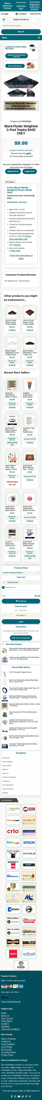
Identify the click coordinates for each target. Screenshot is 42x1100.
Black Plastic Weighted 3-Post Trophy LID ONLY (30, 353)
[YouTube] (19, 1096)
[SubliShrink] (13, 943)
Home (3, 1013)
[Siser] (29, 920)
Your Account (7, 1018)
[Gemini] (13, 865)
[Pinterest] (26, 1096)
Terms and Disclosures (11, 1001)
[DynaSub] (13, 842)
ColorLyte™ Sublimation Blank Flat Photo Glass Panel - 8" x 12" (23, 744)
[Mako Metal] (29, 898)
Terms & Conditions (9, 777)
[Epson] (29, 842)
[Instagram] (15, 1096)
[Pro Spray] (13, 920)
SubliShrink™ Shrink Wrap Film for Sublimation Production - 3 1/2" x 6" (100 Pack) (23, 721)
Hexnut (17, 245)
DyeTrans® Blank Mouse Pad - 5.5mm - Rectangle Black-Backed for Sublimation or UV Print (29, 467)
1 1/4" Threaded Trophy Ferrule (20, 672)
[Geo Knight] (29, 865)
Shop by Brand (7, 762)
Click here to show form (21, 638)
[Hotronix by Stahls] (13, 876)
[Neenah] (13, 909)
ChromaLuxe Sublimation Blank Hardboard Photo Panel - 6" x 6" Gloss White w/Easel (24, 649)
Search (21, 32)
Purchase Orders (8, 1052)
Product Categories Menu (13, 572)
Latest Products (7, 789)
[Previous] (5, 81)
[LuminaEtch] (13, 898)
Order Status (6, 1021)
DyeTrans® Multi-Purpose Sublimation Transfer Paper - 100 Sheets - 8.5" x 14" (23, 697)
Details (11, 182)
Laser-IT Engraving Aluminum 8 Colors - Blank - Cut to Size (11, 543)
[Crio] (13, 831)
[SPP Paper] (13, 931)
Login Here (30, 171)
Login (21, 622)
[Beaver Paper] (13, 809)
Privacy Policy (7, 1055)
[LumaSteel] (29, 887)
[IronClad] (13, 887)
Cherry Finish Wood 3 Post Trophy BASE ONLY (10, 322)
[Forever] (29, 853)
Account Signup (7, 785)
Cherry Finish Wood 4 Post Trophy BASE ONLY (28, 322)
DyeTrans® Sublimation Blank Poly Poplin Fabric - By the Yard (23, 681)
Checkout (22, 601)
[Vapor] (21, 965)
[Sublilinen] (29, 931)
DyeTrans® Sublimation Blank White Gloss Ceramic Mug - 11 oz (24, 736)
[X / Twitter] (30, 1096)
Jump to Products (21, 19)
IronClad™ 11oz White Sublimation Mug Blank (29, 430)
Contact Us (6, 781)
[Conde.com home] (21, 14)
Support (5, 769)
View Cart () (35, 14)
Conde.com (21, 2)
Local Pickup (6, 1047)
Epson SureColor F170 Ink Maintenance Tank (23, 713)
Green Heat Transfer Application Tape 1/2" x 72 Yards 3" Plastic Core (24, 689)
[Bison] (29, 809)
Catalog (5, 793)
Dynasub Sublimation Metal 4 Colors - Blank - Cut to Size (24, 705)
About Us (5, 773)
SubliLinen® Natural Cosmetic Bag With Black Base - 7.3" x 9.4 (23, 728)
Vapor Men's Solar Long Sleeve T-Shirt (11, 467)
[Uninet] (13, 954)
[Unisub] (29, 954)
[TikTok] (23, 1096)
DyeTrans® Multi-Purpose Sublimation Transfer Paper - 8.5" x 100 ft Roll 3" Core (12, 430)
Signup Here (12, 171)
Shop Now (5, 758)
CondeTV (5, 1024)
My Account (6, 1049)
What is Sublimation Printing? (7, 5)
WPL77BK (15, 251)
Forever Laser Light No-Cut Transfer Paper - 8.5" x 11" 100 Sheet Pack (24, 658)
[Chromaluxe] (13, 820)
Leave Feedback (8, 1044)
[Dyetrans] (29, 831)
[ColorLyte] (29, 820)
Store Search (6, 765)
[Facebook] (12, 1096)
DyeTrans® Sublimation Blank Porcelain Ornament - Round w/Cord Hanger (29, 508)
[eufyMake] (13, 853)
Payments (5, 1026)
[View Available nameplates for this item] (21, 105)
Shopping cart (12, 582)
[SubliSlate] (29, 943)
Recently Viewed (14, 644)
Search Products (8, 1039)
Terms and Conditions (10, 1029)
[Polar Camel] (29, 909)
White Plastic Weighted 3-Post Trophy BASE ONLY (12, 353)
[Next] (36, 81)
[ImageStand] (28, 876)
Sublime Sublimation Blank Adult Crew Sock (28, 395)
